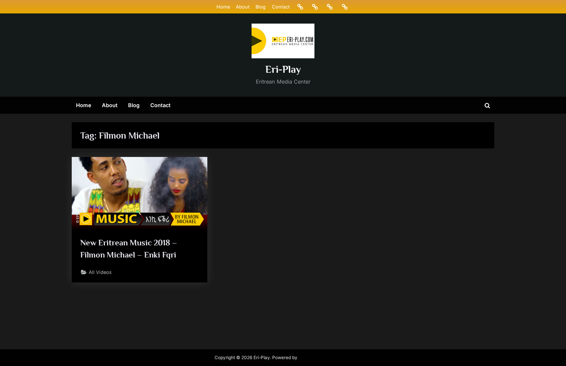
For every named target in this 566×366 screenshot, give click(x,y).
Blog (260, 7)
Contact (281, 7)
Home (223, 7)
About (243, 7)
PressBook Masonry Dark (325, 357)
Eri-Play (283, 69)
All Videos (100, 272)
